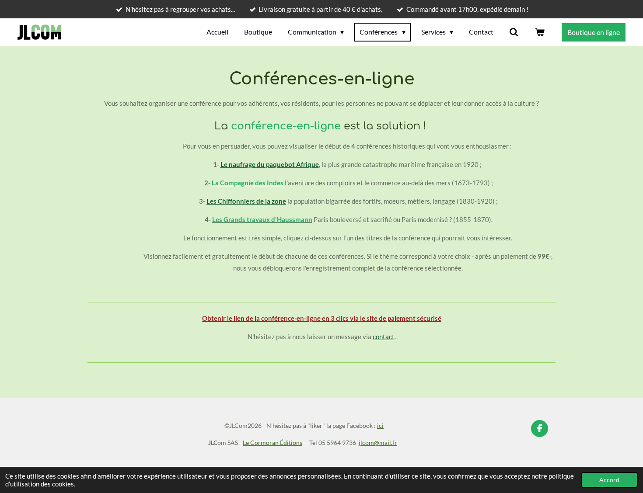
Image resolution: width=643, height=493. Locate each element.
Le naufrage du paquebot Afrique (269, 164)
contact (384, 336)
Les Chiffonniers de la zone (246, 201)
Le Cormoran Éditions (272, 442)
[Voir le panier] (539, 32)
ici (380, 425)
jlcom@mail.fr (378, 442)
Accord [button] (609, 479)
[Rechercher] (513, 32)
